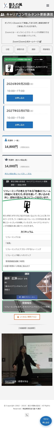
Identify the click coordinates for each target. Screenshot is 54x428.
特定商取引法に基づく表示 (32, 408)
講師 (33, 49)
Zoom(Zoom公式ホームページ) (26, 42)
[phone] (27, 415)
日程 (7, 49)
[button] (3, 360)
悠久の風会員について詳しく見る (18, 174)
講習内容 (20, 49)
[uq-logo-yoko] (12, 3)
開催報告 (46, 49)
